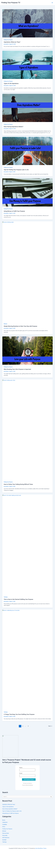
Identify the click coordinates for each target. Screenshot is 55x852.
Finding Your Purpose (8, 39)
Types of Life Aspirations (11, 83)
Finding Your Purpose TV (10, 3)
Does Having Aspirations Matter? (13, 126)
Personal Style (5, 833)
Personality (4, 835)
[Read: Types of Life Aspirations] (27, 64)
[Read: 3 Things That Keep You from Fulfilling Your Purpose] (27, 659)
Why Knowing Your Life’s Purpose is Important (17, 369)
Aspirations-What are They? (12, 42)
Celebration (5, 822)
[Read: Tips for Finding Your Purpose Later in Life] (27, 150)
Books (3, 820)
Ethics (3, 826)
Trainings (6, 596)
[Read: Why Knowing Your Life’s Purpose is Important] (27, 350)
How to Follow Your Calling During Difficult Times (18, 484)
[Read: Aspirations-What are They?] (27, 23)
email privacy (30, 783)
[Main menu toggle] (52, 2)
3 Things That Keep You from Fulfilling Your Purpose (19, 714)
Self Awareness (5, 837)
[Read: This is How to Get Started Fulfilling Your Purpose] (27, 544)
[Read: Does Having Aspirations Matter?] (27, 107)
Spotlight (4, 839)
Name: (21, 767)
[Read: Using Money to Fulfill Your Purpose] (27, 192)
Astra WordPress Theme (40, 848)
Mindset (5, 323)
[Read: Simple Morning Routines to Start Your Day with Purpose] (27, 271)
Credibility (4, 824)
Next (50, 726)
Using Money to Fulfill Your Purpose (14, 211)
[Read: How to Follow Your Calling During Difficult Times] (27, 429)
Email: (20, 773)
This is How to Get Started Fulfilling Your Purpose (18, 599)
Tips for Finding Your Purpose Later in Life (16, 169)
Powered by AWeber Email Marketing (27, 785)
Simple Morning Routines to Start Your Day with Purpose (20, 326)
